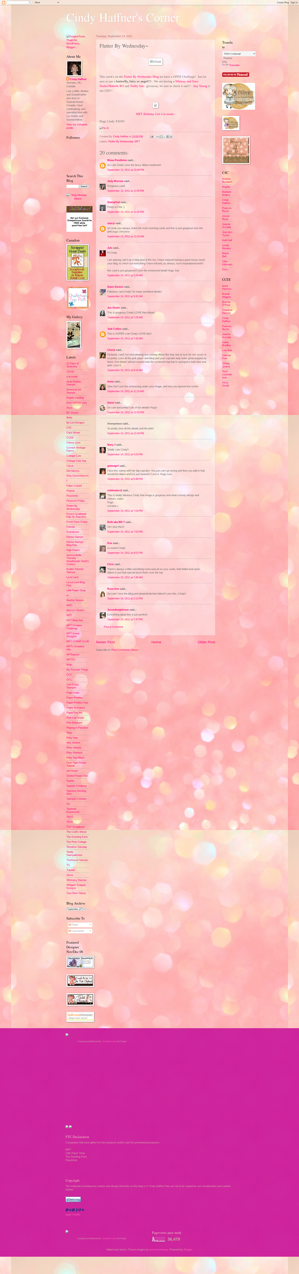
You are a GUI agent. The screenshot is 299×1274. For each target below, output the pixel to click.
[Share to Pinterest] (171, 136)
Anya (69, 407)
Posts (74, 924)
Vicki (225, 269)
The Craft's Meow (76, 831)
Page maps (72, 692)
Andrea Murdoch (227, 180)
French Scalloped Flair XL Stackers (76, 515)
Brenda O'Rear (226, 304)
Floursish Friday (75, 500)
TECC (70, 817)
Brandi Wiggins (226, 295)
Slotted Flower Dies (77, 775)
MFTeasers (72, 654)
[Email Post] (151, 136)
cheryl (111, 223)
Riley (69, 732)
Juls (109, 247)
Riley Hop (72, 737)
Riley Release (74, 752)
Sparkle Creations (76, 785)
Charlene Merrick (227, 311)
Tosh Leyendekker (227, 374)
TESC (69, 822)
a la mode (72, 376)
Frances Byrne (227, 210)
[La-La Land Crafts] (238, 108)
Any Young (200, 86)
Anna (110, 381)
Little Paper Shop (76, 590)
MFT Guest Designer (72, 635)
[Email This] (158, 136)
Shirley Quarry (226, 365)
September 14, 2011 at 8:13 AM (125, 370)
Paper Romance (75, 707)
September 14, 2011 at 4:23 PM (125, 454)
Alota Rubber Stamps (73, 383)
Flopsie (70, 490)
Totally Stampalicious (74, 853)
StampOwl (113, 202)
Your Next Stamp (76, 893)
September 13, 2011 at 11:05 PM (125, 190)
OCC (69, 674)
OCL (69, 679)
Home (156, 642)
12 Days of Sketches (72, 365)
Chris (110, 564)
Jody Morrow (115, 181)
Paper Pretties (74, 697)
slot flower (72, 770)
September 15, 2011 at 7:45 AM (125, 577)
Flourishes (72, 495)
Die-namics (72, 470)
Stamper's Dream (76, 798)
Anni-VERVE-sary (76, 402)
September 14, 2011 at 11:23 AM (125, 391)
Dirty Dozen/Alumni (77, 475)
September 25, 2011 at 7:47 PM (125, 619)
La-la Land (72, 577)
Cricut (69, 465)
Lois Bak (227, 350)
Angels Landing (75, 397)
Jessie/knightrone (118, 609)
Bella (69, 417)
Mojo (69, 664)
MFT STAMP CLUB (77, 641)
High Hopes (73, 550)
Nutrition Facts (109, 1041)
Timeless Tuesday (76, 847)
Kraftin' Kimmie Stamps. (75, 571)
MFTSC (70, 659)
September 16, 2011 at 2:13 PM (125, 598)
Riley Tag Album (75, 757)
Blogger (188, 1249)
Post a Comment (113, 626)
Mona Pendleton (117, 160)
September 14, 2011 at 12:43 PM (125, 433)
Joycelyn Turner (227, 234)
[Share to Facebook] (168, 136)
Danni (110, 402)
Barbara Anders (226, 193)
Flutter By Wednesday (120, 141)
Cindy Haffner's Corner (123, 17)
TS (68, 865)
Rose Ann (113, 588)
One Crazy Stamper (72, 686)
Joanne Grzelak (226, 226)
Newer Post (105, 642)
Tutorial (70, 870)
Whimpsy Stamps (76, 880)
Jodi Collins (114, 328)
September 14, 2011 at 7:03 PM (125, 510)
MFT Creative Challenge (74, 627)
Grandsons (72, 532)
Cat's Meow (73, 432)
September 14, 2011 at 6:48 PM (125, 479)
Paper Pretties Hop (77, 702)
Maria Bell (225, 255)
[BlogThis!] (161, 136)
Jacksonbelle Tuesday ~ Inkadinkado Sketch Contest (77, 560)
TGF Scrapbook (75, 826)
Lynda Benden (226, 247)
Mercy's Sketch (75, 610)
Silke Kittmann (227, 263)
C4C (69, 427)
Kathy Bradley (226, 344)
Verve (69, 875)
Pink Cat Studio (75, 717)
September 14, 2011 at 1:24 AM (125, 275)
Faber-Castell (74, 485)
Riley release (73, 747)
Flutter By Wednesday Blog (141, 76)
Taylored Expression (72, 810)
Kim (109, 543)
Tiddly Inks (137, 86)
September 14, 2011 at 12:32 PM (125, 412)
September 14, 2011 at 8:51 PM (125, 552)
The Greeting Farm (77, 836)
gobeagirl (113, 465)
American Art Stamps (73, 391)
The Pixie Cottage (76, 842)
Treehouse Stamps (77, 860)
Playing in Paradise (77, 727)
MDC (69, 605)
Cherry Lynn (73, 442)
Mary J (111, 444)
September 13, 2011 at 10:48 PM (125, 169)
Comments (77, 931)
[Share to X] (164, 136)
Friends (70, 527)
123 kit (70, 371)
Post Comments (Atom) (124, 650)
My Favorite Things (77, 669)
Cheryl (111, 350)
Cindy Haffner (121, 136)
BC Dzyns (72, 412)
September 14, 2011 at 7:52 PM (125, 531)
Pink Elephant (74, 722)
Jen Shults (113, 307)
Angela (226, 186)
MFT (137, 141)
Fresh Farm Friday (77, 521)
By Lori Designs (75, 422)
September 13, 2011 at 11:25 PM (125, 212)
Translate (234, 65)
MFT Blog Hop (74, 620)
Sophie (70, 780)
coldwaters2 (114, 490)
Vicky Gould (225, 384)
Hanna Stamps (74, 537)
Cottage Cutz (73, 455)
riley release (73, 742)
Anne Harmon (226, 287)
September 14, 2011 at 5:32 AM (125, 296)
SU (68, 803)
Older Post (206, 642)
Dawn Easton (115, 286)
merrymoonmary (158, 1249)
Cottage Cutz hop (76, 460)
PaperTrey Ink (74, 712)
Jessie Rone (226, 218)
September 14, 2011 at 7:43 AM (125, 338)
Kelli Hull (227, 240)
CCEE (70, 437)
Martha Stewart (75, 600)
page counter (73, 1214)
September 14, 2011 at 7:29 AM (125, 317)
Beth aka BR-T (116, 522)
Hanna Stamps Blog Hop (74, 543)
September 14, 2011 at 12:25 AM (125, 236)
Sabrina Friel (226, 357)
